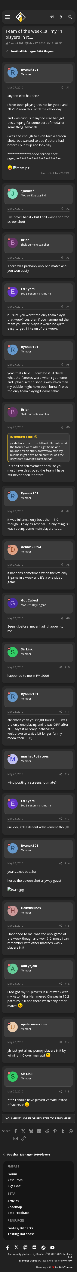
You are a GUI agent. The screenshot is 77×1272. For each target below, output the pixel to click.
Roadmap (14, 1207)
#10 (67, 667)
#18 (67, 1091)
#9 (68, 618)
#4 (68, 306)
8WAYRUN (67, 1260)
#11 (67, 711)
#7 (68, 511)
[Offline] (8, 68)
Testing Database (20, 1234)
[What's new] (61, 17)
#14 (67, 863)
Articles (13, 1201)
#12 (67, 774)
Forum (12, 1174)
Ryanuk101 (16, 43)
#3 (68, 257)
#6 (68, 427)
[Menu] (8, 17)
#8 (68, 564)
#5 (68, 365)
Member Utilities (29, 1260)
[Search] (70, 17)
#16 (67, 984)
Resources (14, 1180)
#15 (67, 925)
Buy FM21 (14, 1186)
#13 (67, 819)
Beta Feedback (18, 1213)
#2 (68, 209)
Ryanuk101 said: (21, 437)
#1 (68, 87)
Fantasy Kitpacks (20, 1228)
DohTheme (66, 1267)
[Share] (62, 87)
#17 (67, 1042)
